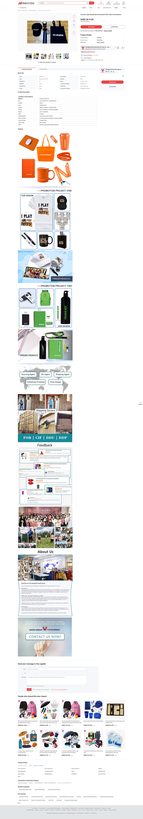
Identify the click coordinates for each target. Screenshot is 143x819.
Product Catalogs (39, 765)
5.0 (107, 71)
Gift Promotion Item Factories (67, 796)
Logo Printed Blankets (39, 789)
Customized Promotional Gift (106, 796)
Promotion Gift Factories (37, 796)
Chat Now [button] (115, 27)
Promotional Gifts (32, 10)
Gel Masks (74, 774)
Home (19, 10)
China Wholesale (65, 808)
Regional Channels (89, 808)
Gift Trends (59, 800)
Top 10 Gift (50, 800)
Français (52, 810)
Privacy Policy (93, 813)
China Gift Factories (23, 796)
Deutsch (68, 810)
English (36, 810)
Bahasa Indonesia (112, 810)
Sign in (123, 4)
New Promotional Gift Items (90, 796)
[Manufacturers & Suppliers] (26, 3)
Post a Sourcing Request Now (59, 689)
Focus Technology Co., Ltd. (61, 813)
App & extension (107, 7)
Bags (73, 771)
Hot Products (35, 808)
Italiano (64, 810)
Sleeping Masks (48, 774)
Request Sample (108, 30)
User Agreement (80, 813)
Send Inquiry (91, 27)
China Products (42, 808)
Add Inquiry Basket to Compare (48, 62)
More (19, 803)
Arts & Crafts (24, 10)
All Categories (23, 7)
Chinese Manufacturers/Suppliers (53, 808)
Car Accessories (21, 768)
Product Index (97, 808)
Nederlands (74, 810)
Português (47, 810)
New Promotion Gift (23, 800)
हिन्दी (91, 810)
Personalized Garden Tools (25, 789)
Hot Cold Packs (101, 774)
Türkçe (100, 810)
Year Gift (79, 796)
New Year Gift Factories (51, 796)
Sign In (83, 60)
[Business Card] (123, 76)
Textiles (100, 768)
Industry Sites (81, 808)
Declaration (87, 813)
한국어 (83, 810)
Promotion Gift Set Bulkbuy (71, 800)
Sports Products (75, 768)
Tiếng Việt (105, 810)
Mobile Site (104, 808)
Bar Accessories (48, 768)
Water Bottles (21, 774)
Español (41, 810)
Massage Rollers (21, 771)
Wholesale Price (73, 808)
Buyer (91, 7)
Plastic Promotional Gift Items (38, 800)
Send (29, 689)
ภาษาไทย (96, 810)
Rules (124, 7)
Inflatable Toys (101, 771)
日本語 (87, 810)
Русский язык (58, 810)
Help (98, 7)
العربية (79, 810)
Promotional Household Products (44, 10)
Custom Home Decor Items (54, 789)
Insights (109, 808)
